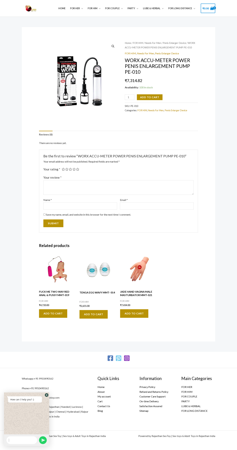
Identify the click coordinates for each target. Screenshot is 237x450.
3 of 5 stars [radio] (70, 169)
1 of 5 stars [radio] (63, 169)
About (101, 391)
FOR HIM (92, 8)
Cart (100, 401)
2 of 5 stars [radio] (66, 169)
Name (47, 199)
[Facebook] (110, 358)
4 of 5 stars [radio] (74, 169)
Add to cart (149, 97)
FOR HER (75, 8)
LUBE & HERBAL (151, 8)
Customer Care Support (152, 396)
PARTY (131, 8)
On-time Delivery (149, 401)
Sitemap (143, 410)
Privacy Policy (147, 386)
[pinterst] (118, 358)
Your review (52, 177)
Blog (100, 410)
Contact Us (104, 406)
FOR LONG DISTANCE (180, 8)
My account (104, 396)
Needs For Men (153, 42)
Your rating (51, 169)
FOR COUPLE (112, 8)
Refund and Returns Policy (153, 391)
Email (124, 199)
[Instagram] (127, 358)
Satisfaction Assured (150, 406)
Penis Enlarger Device (174, 42)
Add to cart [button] (53, 313)
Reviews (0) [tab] (46, 134)
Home (61, 8)
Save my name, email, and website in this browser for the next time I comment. (88, 214)
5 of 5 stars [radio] (77, 169)
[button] (113, 46)
